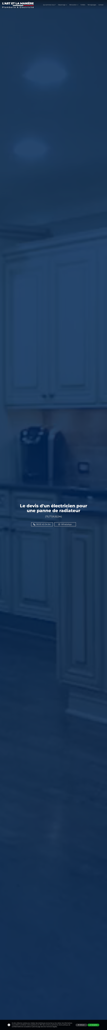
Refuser (82, 1025)
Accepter (94, 1025)
